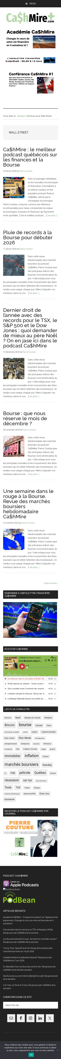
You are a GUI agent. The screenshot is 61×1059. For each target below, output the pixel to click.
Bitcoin (10, 725)
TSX (18, 787)
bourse (25, 724)
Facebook (8, 749)
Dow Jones (9, 738)
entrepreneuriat (11, 744)
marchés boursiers (22, 764)
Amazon (8, 718)
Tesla (8, 787)
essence (36, 744)
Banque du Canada (32, 717)
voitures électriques (12, 794)
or (5, 773)
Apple (18, 717)
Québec (40, 773)
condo (25, 732)
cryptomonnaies (48, 732)
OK (31, 1055)
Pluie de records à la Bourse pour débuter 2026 (27, 237)
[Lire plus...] (51, 215)
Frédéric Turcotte (30, 749)
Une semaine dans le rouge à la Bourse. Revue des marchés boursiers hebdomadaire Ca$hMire (28, 503)
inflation (32, 755)
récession (12, 780)
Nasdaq (47, 764)
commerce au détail (12, 732)
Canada (38, 725)
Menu (32, 3)
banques (48, 717)
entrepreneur (40, 738)
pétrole (24, 773)
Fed (17, 749)
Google (43, 749)
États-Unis (44, 793)
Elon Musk (25, 738)
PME (12, 773)
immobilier (13, 756)
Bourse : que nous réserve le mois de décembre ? (25, 418)
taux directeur (41, 781)
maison (46, 756)
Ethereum (47, 744)
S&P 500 (27, 780)
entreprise (25, 744)
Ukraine (37, 788)
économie (9, 799)
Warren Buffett (29, 794)
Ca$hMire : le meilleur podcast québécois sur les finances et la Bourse (30, 157)
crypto (34, 732)
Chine (49, 725)
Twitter (27, 788)
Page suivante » (51, 583)
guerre (52, 749)
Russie (53, 773)
